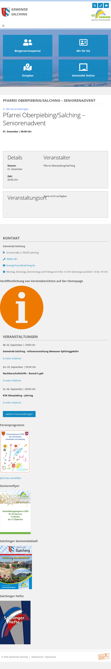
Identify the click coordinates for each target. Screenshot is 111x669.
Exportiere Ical (61, 141)
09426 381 (12, 259)
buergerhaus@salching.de (21, 265)
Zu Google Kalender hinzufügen (25, 141)
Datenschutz (38, 656)
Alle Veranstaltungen (17, 109)
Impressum (50, 656)
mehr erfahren (13, 358)
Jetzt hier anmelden (10, 478)
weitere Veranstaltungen (19, 414)
